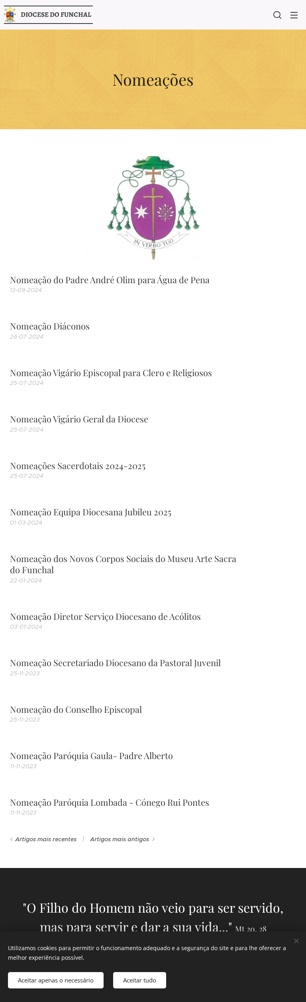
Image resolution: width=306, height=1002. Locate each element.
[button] (277, 15)
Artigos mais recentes (45, 839)
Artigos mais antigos (119, 839)
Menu (294, 15)
